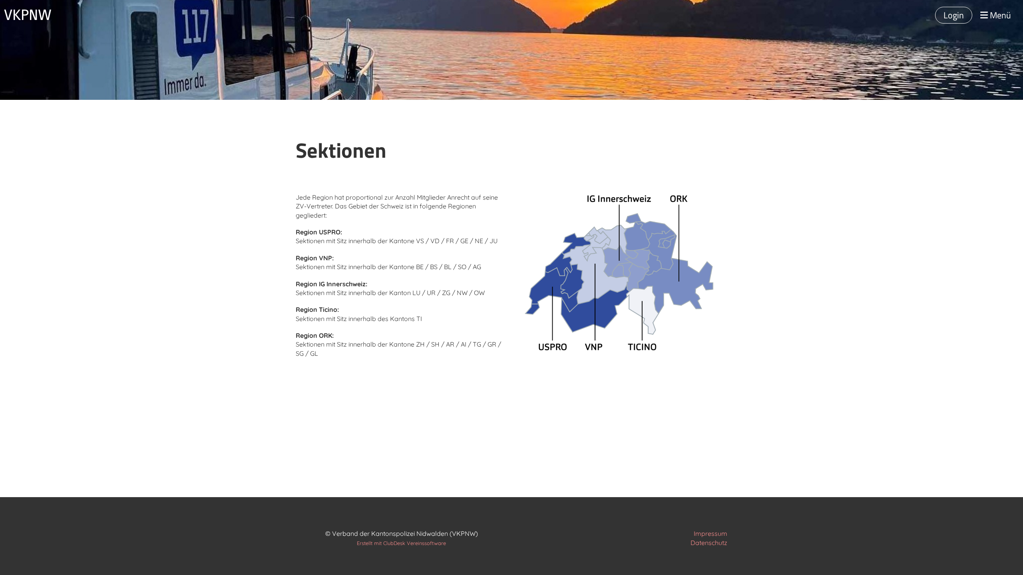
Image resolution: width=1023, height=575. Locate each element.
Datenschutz (709, 543)
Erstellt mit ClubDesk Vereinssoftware (401, 543)
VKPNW (28, 15)
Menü (999, 15)
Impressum (710, 533)
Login (953, 15)
